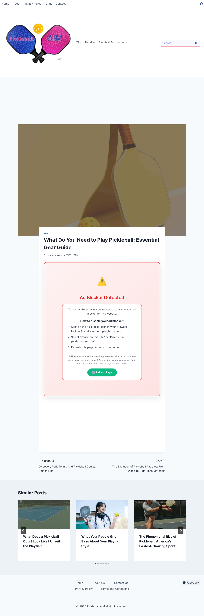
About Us (99, 582)
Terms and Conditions (115, 588)
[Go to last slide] (23, 530)
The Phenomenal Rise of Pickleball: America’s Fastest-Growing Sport (157, 541)
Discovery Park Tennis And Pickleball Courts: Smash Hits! (67, 466)
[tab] (95, 563)
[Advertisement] (102, 100)
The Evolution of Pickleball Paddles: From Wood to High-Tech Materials (138, 466)
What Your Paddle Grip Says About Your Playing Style (100, 541)
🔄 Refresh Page (102, 372)
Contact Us (121, 582)
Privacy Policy (32, 3)
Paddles (90, 42)
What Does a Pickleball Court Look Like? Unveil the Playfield (41, 541)
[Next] (180, 530)
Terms (48, 3)
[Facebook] (201, 4)
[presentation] (44, 514)
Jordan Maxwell (55, 255)
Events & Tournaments (113, 42)
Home (5, 3)
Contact (61, 3)
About (16, 3)
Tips (79, 42)
